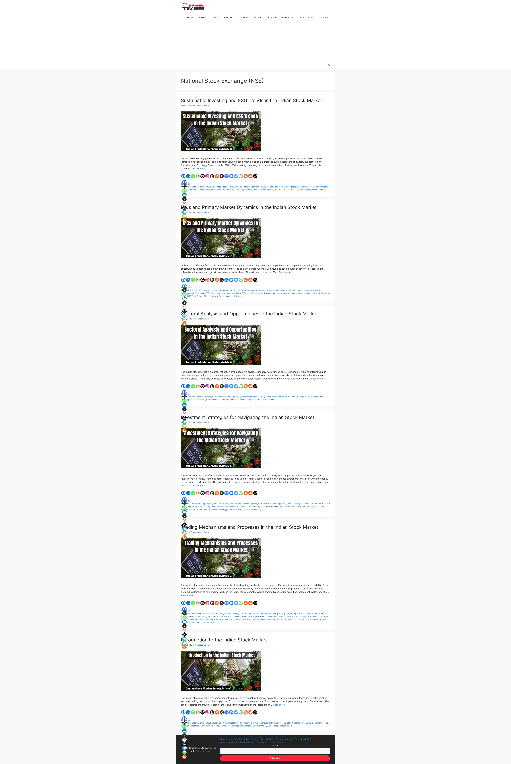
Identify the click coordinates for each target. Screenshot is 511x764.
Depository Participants (278, 613)
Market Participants (274, 616)
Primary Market (203, 296)
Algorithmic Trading (192, 613)
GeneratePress (203, 751)
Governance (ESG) (189, 190)
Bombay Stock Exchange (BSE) (198, 187)
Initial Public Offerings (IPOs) (243, 293)
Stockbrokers (312, 619)
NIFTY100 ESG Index (293, 190)
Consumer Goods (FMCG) (253, 397)
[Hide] (183, 225)
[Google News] (226, 176)
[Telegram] (236, 176)
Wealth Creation (318, 190)
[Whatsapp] (193, 176)
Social (221, 296)
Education (272, 17)
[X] (222, 176)
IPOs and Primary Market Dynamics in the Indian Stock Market (249, 207)
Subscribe (275, 758)
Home (190, 17)
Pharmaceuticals (213, 399)
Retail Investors (248, 619)
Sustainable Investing (234, 296)
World (215, 17)
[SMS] (241, 176)
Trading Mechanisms (204, 622)
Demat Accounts (259, 613)
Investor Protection (280, 293)
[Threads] (202, 176)
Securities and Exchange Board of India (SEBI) (276, 619)
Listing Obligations (298, 293)
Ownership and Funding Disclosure (237, 742)
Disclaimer (262, 742)
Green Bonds (204, 190)
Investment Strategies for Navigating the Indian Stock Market (247, 417)
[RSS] (246, 176)
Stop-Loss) (324, 619)
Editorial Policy (251, 739)
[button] (329, 65)
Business (228, 17)
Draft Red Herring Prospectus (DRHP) (304, 290)
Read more (199, 168)
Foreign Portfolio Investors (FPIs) (305, 613)
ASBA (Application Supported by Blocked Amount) (206, 290)
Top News (203, 17)
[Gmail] (198, 176)
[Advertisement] (255, 41)
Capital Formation (275, 187)
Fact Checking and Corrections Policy (293, 739)
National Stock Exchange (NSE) (259, 190)
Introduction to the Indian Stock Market (224, 640)
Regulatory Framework (205, 619)
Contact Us (236, 739)
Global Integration (320, 187)
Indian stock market (220, 190)
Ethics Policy (267, 739)
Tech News (243, 17)
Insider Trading (264, 293)
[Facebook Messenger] (231, 176)
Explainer (258, 17)
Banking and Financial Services (197, 397)
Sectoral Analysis (261, 399)
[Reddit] (250, 176)
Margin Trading (258, 616)
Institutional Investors (217, 616)
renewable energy (245, 399)
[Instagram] (207, 176)
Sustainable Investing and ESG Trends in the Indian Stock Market (251, 100)
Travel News (324, 17)
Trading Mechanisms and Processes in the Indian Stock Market (249, 527)
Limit (230, 616)
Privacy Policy (276, 742)
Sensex (307, 190)
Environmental (216, 506)
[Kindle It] (212, 176)
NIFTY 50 (278, 190)
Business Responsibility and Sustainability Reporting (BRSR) (239, 187)
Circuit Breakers (280, 290)
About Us (224, 739)
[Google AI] (255, 176)
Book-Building (265, 290)
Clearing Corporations (241, 613)
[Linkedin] (188, 176)
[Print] (217, 176)
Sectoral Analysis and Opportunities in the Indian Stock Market (249, 313)
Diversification (290, 187)
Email (275, 746)
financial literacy (304, 187)
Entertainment (306, 17)
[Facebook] (183, 176)
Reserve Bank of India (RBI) (228, 619)
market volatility (237, 190)
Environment (288, 17)
